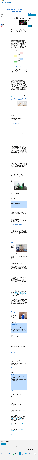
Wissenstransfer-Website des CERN (16, 273)
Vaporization (4, 20)
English (2, 25)
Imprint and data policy (3, 450)
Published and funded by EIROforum (5, 456)
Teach (16, 4)
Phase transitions (3, 19)
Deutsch (2, 26)
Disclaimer (12, 450)
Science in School (13, 8)
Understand (13, 4)
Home (1, 4)
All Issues (8, 4)
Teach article (9, 9)
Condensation (5, 18)
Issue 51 (19, 8)
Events (18, 4)
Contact (20, 449)
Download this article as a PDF (32, 15)
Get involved (23, 4)
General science (5, 17)
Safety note (12, 449)
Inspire (10, 4)
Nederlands (3, 24)
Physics (8, 17)
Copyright (12, 448)
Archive (20, 448)
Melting (8, 18)
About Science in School (4, 448)
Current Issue (4, 4)
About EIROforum (3, 449)
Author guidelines (28, 4)
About (20, 4)
